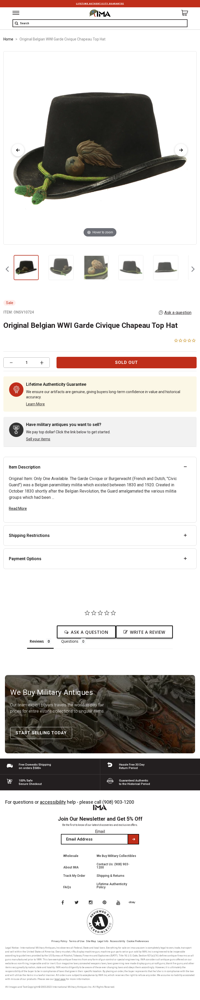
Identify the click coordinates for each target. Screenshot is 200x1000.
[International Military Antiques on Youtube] (119, 903)
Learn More (35, 404)
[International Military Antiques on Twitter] (76, 903)
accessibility (53, 802)
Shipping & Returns (110, 876)
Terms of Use (76, 941)
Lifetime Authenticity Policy (112, 885)
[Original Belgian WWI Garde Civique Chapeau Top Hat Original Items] (26, 267)
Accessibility (117, 941)
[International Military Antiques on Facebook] (62, 903)
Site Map (91, 941)
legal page (60, 979)
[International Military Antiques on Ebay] (134, 903)
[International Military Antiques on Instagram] (91, 903)
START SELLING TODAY (41, 732)
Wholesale (70, 856)
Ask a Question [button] (89, 632)
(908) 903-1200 (118, 802)
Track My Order (74, 876)
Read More (18, 508)
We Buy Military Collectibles (116, 856)
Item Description (24, 467)
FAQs (67, 887)
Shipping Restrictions (29, 535)
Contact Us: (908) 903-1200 (113, 865)
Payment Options (25, 558)
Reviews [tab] (37, 641)
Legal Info (102, 941)
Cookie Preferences (138, 941)
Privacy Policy (59, 941)
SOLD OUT (126, 362)
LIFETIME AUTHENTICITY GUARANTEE (100, 3)
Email (100, 831)
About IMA (71, 867)
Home (8, 39)
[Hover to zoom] (99, 147)
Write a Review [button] (147, 632)
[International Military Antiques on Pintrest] (105, 903)
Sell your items (38, 439)
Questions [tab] (69, 641)
